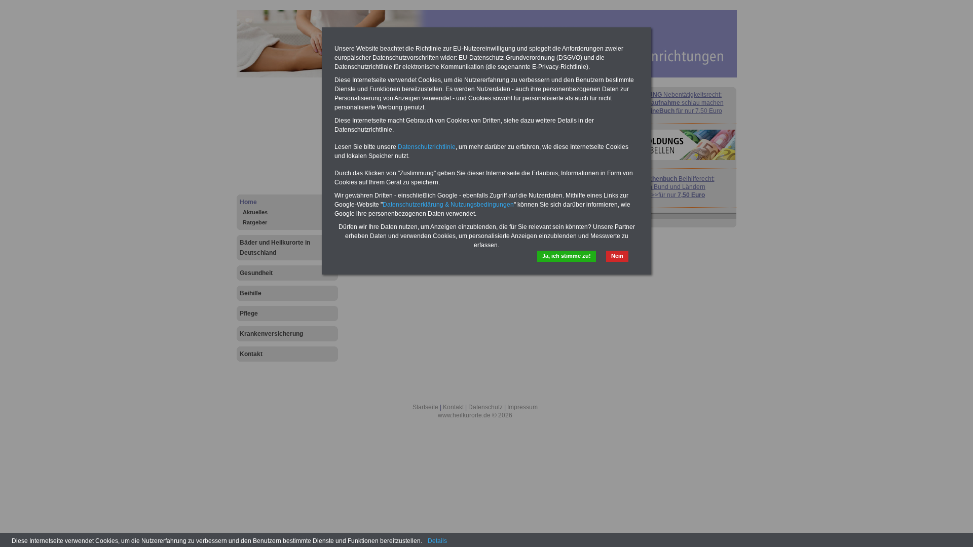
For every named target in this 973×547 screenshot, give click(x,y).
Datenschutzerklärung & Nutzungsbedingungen (448, 204)
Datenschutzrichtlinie (427, 146)
